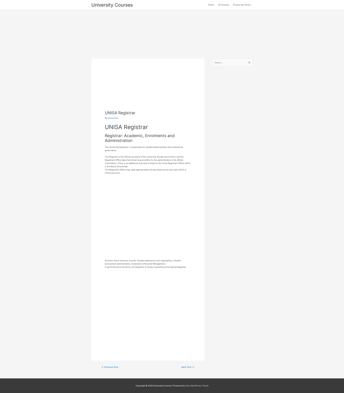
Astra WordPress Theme (197, 385)
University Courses (112, 5)
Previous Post (110, 367)
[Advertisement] (172, 32)
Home (211, 4)
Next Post (187, 367)
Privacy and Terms (242, 4)
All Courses (223, 4)
